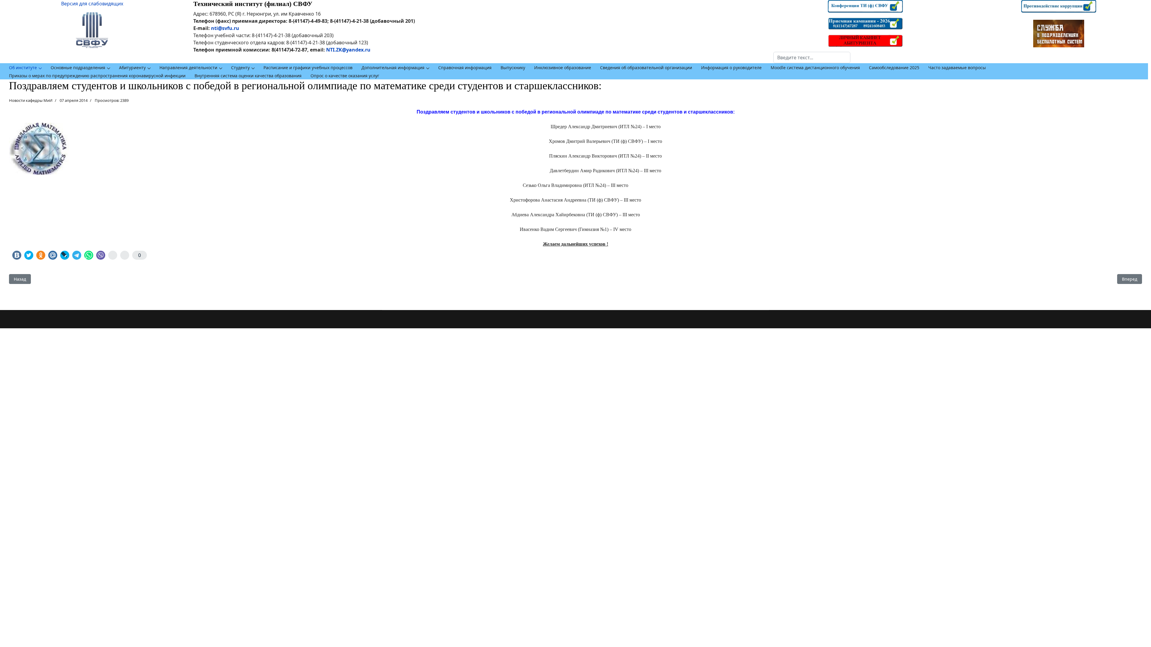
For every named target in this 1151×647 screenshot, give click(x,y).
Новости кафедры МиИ (30, 100)
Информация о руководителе (731, 67)
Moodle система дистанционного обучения (815, 67)
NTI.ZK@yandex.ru (348, 49)
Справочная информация (465, 67)
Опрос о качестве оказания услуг (345, 75)
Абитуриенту (132, 67)
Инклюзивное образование (562, 67)
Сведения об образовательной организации (646, 67)
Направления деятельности (188, 67)
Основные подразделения (78, 67)
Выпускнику (513, 67)
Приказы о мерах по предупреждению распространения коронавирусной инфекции (97, 75)
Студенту (240, 67)
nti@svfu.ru (225, 28)
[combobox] (811, 57)
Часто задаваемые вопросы (957, 67)
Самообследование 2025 (894, 67)
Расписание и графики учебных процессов (307, 67)
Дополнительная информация (392, 67)
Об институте (23, 67)
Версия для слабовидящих (92, 3)
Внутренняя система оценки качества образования (248, 75)
